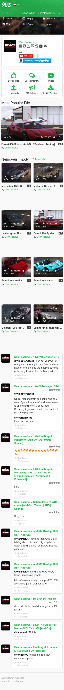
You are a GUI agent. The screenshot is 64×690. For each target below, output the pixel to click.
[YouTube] (28, 45)
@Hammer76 (21, 538)
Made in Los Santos (12, 681)
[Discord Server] (45, 45)
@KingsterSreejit (24, 360)
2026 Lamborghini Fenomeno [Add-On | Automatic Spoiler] (34, 439)
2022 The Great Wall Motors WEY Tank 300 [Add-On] (35, 626)
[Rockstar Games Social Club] (41, 45)
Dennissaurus (28, 42)
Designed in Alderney (12, 677)
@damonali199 (22, 632)
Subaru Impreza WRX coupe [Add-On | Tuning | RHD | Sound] (35, 505)
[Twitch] (32, 45)
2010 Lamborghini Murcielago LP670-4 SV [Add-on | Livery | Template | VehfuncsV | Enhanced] (34, 474)
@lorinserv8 (21, 654)
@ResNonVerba (23, 417)
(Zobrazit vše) (38, 159)
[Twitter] (24, 45)
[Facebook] (20, 45)
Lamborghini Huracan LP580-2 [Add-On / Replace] (36, 649)
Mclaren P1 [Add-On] (45, 598)
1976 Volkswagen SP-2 (46, 357)
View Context (22, 375)
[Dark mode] (54, 13)
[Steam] (36, 45)
